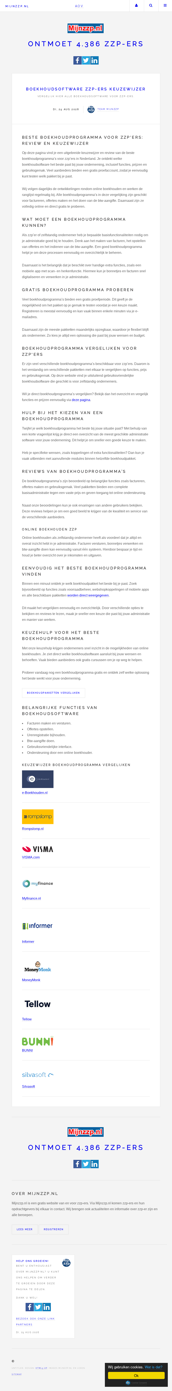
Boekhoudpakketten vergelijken (53, 693)
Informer (28, 941)
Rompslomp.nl (33, 829)
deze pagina (81, 400)
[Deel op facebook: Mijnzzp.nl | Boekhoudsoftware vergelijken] (77, 63)
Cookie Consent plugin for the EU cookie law (136, 1383)
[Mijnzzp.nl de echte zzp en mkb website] (86, 28)
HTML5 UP (41, 1368)
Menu (165, 6)
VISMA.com (31, 857)
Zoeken (151, 6)
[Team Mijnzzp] (66, 1263)
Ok (136, 1375)
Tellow (27, 1019)
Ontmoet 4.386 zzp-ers (86, 44)
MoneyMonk (31, 980)
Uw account (136, 6)
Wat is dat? (153, 1366)
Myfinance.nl (31, 898)
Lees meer (25, 1229)
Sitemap (17, 1374)
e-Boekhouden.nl (35, 792)
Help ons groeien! (32, 1260)
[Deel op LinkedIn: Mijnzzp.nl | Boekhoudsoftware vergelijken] (94, 63)
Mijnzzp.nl (17, 6)
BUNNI (27, 1050)
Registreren (54, 1229)
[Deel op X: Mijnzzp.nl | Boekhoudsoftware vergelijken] (86, 63)
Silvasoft (28, 1086)
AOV (79, 6)
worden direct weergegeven (88, 595)
